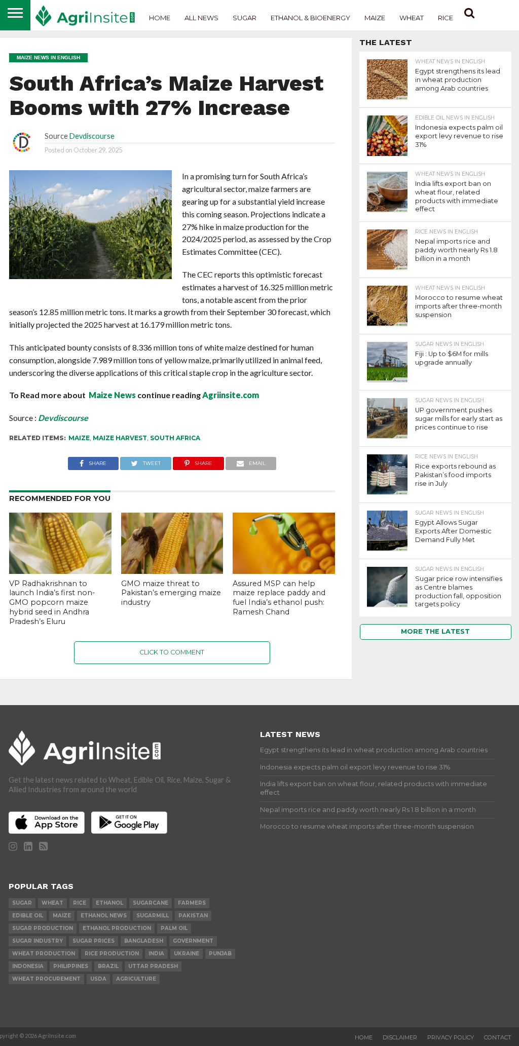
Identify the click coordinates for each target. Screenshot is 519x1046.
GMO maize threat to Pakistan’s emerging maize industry (171, 593)
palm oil (174, 928)
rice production (112, 953)
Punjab (220, 953)
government (193, 941)
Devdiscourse (92, 136)
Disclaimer (400, 1037)
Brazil (108, 966)
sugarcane (150, 903)
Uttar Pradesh (153, 966)
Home (159, 18)
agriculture (136, 979)
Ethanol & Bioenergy (310, 18)
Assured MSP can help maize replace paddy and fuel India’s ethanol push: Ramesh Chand (279, 597)
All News (201, 18)
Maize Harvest (120, 438)
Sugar (244, 18)
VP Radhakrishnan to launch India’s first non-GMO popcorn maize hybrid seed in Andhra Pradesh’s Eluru (52, 602)
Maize (374, 18)
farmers (192, 903)
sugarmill (152, 915)
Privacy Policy (450, 1037)
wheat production (43, 953)
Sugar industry (37, 941)
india (156, 953)
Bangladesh (143, 941)
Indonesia (28, 966)
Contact (497, 1037)
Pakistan (193, 915)
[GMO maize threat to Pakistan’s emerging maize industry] (172, 570)
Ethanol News (104, 915)
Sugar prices (93, 941)
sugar (22, 903)
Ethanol (109, 903)
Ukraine (186, 953)
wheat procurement (46, 979)
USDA (98, 979)
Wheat (411, 18)
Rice (445, 18)
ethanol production (117, 928)
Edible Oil (27, 915)
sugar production (42, 928)
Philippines (70, 966)
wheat (52, 903)
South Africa (175, 438)
